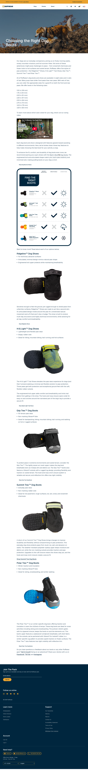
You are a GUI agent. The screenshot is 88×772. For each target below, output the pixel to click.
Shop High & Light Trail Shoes (26, 406)
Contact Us (48, 719)
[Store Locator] (75, 6)
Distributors (6, 719)
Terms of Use (48, 725)
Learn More (26, 1)
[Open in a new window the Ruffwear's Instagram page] (4, 694)
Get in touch (25, 652)
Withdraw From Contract (51, 731)
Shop (35, 6)
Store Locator (6, 716)
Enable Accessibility (77, 1)
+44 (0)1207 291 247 (35, 753)
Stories (44, 6)
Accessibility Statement (51, 722)
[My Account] (71, 6)
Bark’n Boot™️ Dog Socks (59, 155)
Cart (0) (5, 739)
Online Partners (7, 714)
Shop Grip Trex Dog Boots (25, 480)
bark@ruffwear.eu (20, 753)
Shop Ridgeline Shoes (24, 324)
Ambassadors (6, 711)
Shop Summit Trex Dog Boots (26, 559)
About (52, 6)
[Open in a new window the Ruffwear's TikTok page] (17, 694)
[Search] (67, 6)
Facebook (20, 654)
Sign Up (7, 679)
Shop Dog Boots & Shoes (25, 164)
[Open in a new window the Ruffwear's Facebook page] (7, 694)
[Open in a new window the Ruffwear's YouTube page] (10, 694)
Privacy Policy (49, 728)
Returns (47, 716)
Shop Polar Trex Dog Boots (26, 646)
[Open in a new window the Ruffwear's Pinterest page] (14, 694)
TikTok (27, 654)
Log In (4, 742)
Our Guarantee (49, 711)
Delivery (47, 714)
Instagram (38, 654)
